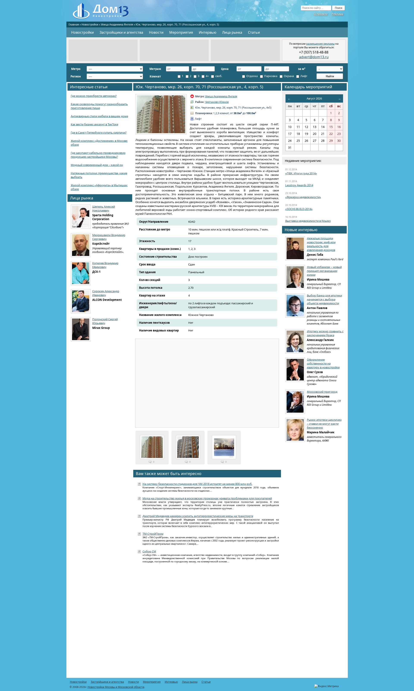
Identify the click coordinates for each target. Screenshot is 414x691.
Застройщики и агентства (121, 32)
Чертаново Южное (217, 102)
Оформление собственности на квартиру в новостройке (323, 363)
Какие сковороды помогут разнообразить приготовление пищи (99, 106)
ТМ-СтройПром (153, 534)
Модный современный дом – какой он (97, 165)
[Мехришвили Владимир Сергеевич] (81, 245)
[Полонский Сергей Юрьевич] (81, 329)
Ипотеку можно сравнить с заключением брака (325, 333)
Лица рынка (232, 32)
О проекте (321, 14)
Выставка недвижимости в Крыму (308, 221)
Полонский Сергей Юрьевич (105, 321)
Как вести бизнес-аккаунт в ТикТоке (94, 124)
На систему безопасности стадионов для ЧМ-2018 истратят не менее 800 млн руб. (197, 484)
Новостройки (90, 24)
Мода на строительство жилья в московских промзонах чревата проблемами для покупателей (207, 498)
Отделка (252, 76)
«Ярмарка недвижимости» (303, 197)
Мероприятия (181, 32)
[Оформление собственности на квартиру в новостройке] (295, 370)
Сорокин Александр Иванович (105, 293)
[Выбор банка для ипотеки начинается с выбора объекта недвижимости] (295, 305)
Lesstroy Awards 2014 (299, 185)
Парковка (270, 76)
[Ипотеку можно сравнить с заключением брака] (295, 341)
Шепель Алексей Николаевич (103, 208)
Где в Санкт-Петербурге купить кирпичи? (99, 132)
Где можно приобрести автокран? (94, 96)
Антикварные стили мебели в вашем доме (99, 116)
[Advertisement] (103, 50)
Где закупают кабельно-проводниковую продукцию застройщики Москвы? (98, 155)
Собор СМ (149, 551)
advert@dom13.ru (314, 57)
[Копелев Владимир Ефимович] (81, 273)
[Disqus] (207, 623)
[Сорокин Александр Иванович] (81, 301)
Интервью (207, 32)
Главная (74, 24)
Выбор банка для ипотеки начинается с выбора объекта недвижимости (324, 299)
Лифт (303, 76)
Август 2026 (314, 98)
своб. (218, 76)
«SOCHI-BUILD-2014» (299, 209)
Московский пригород (322, 392)
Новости (156, 32)
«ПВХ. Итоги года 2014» (301, 173)
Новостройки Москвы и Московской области (116, 687)
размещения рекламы (320, 44)
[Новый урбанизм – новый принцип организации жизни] (295, 277)
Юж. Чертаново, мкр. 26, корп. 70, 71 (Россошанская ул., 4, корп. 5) (199, 86)
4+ (207, 76)
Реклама (337, 14)
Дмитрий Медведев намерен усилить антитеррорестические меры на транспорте (198, 516)
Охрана (288, 76)
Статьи (254, 32)
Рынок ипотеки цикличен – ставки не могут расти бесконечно (324, 423)
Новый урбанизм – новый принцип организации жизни (324, 271)
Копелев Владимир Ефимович (105, 265)
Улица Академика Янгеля (117, 24)
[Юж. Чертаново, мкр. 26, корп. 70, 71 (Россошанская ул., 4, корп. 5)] (161, 114)
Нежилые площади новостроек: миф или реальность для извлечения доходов (321, 244)
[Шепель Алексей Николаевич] (81, 217)
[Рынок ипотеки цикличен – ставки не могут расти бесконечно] (295, 430)
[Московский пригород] (295, 402)
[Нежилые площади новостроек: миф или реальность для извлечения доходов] (295, 248)
